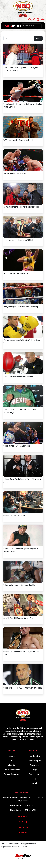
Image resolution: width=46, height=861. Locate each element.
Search (38, 38)
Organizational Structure (11, 770)
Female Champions (34, 761)
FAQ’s (11, 761)
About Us (11, 765)
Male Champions (34, 756)
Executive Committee (11, 774)
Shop (34, 779)
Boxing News (34, 765)
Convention (34, 783)
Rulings (34, 770)
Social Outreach (34, 774)
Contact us (11, 756)
